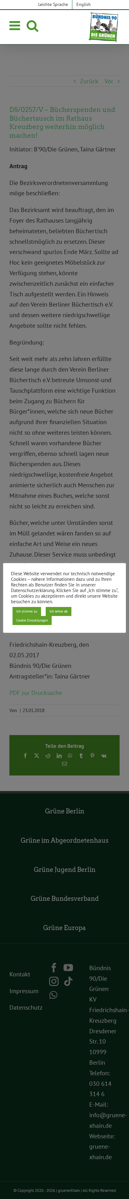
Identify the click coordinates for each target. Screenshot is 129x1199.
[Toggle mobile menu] (15, 25)
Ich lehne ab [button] (58, 611)
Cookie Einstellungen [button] (32, 620)
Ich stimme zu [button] (26, 611)
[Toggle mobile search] (32, 25)
